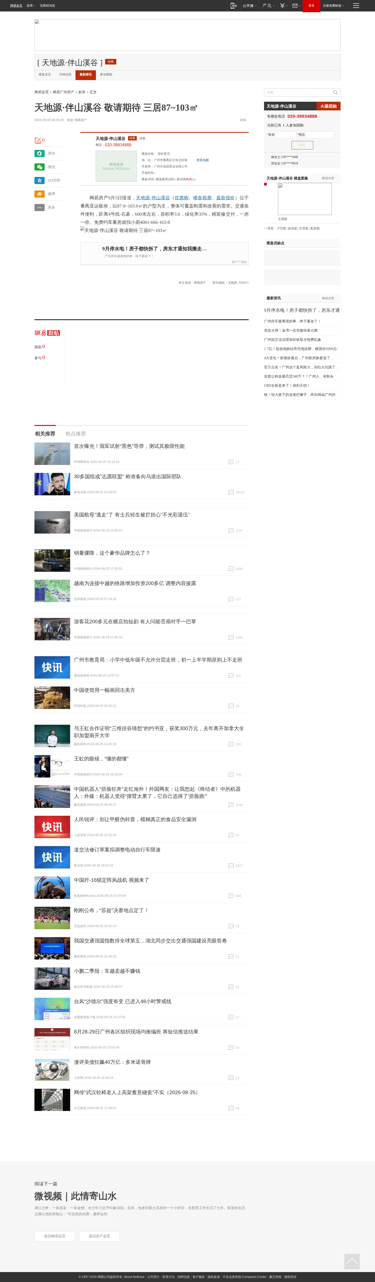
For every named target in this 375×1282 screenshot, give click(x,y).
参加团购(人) (186, 179)
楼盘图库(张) (165, 179)
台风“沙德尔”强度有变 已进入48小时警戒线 (122, 1001)
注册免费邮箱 (332, 5)
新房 (81, 92)
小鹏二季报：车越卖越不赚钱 (107, 971)
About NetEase (134, 1277)
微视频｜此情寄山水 (75, 1196)
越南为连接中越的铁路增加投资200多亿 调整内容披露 (135, 583)
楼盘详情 (148, 179)
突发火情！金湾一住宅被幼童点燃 (291, 330)
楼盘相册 (202, 197)
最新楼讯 (86, 74)
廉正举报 (275, 1277)
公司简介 (153, 1277)
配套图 (315, 228)
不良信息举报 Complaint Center (244, 1277)
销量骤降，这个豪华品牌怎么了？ (112, 553)
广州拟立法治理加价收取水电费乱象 (292, 340)
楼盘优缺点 (275, 243)
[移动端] (234, 5)
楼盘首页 (45, 74)
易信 (51, 153)
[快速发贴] (38, 140)
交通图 (282, 219)
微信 (51, 167)
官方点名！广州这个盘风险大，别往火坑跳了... (301, 367)
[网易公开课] (250, 5)
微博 (51, 194)
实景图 (303, 228)
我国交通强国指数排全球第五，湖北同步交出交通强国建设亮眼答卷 (150, 940)
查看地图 (203, 160)
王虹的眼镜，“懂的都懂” (101, 758)
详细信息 (65, 74)
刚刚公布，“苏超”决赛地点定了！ (111, 910)
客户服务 (199, 1277)
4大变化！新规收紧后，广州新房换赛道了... (298, 358)
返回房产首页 (99, 1236)
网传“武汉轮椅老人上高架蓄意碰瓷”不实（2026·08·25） (137, 1092)
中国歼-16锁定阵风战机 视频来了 (111, 880)
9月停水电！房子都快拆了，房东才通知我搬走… (154, 248)
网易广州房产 (63, 92)
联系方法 (168, 1277)
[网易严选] (268, 5)
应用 (30, 5)
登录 (311, 5)
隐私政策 (214, 1277)
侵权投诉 (290, 1277)
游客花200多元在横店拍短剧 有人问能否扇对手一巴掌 (135, 621)
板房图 (292, 228)
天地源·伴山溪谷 (111, 138)
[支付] (283, 5)
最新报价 (225, 197)
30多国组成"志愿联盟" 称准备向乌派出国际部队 (128, 476)
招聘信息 (184, 1277)
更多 (51, 207)
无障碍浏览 (47, 5)
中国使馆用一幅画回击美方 (104, 690)
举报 (243, 120)
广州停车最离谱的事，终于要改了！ (129, 256)
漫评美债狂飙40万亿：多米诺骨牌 (112, 1062)
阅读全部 (328, 178)
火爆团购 (328, 106)
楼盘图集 (287, 178)
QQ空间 (54, 180)
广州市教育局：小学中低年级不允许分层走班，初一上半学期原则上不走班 (158, 660)
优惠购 (181, 197)
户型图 (281, 228)
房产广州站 (239, 262)
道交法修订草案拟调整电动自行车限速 (117, 849)
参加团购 (106, 74)
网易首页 (16, 5)
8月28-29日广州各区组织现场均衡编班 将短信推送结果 (136, 1031)
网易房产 (80, 120)
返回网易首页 (55, 1236)
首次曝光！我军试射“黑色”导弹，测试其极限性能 (129, 446)
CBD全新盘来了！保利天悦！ (287, 385)
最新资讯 (274, 298)
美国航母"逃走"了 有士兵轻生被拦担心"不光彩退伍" (132, 514)
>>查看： (270, 228)
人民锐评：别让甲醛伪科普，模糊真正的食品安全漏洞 (135, 819)
